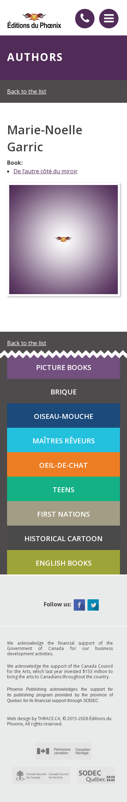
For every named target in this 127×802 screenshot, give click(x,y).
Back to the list (26, 91)
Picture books (63, 367)
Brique (63, 392)
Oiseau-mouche (63, 416)
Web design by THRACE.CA (33, 719)
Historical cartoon (63, 538)
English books (64, 563)
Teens (63, 489)
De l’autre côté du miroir (45, 171)
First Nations (63, 514)
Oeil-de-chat (63, 465)
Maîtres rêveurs (63, 440)
